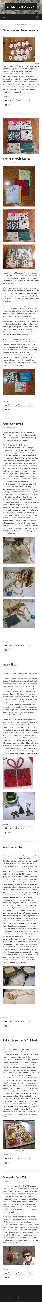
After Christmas (13, 423)
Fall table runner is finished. (20, 1040)
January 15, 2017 (9, 162)
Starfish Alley (21, 6)
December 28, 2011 (10, 427)
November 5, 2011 (9, 851)
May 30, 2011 (7, 1181)
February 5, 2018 (9, 34)
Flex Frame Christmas (16, 158)
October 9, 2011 (9, 1044)
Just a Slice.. (10, 664)
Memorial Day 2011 (15, 1177)
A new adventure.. (14, 847)
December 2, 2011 (9, 668)
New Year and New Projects (20, 30)
